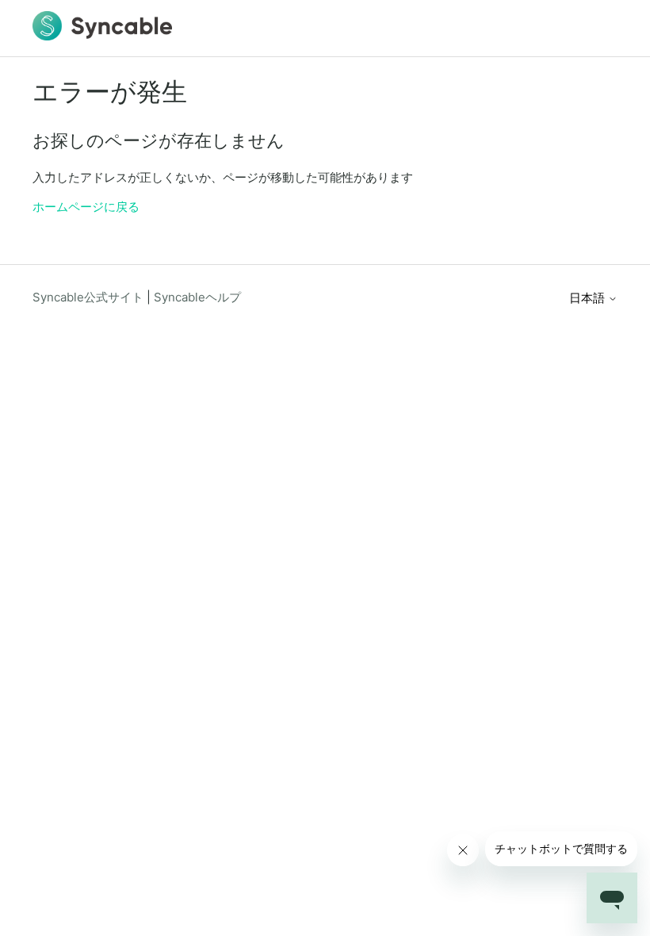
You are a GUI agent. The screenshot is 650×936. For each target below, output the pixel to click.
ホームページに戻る (86, 206)
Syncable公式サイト (87, 297)
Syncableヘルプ (197, 297)
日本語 (588, 298)
